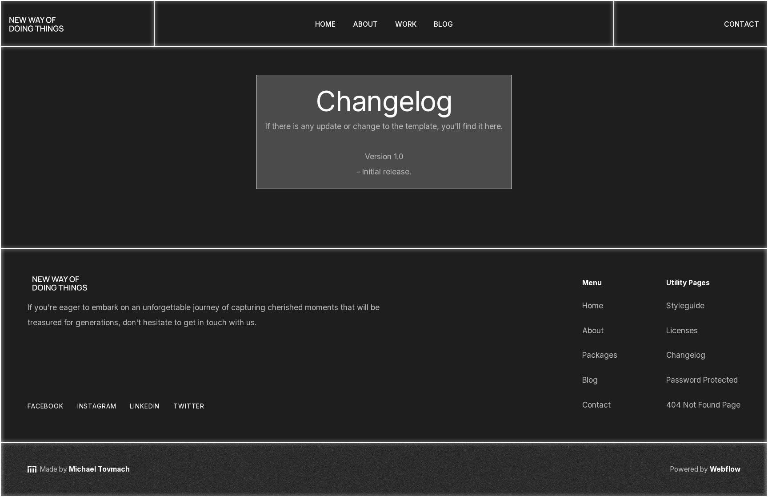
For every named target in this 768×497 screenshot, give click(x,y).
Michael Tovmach (99, 469)
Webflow (724, 469)
